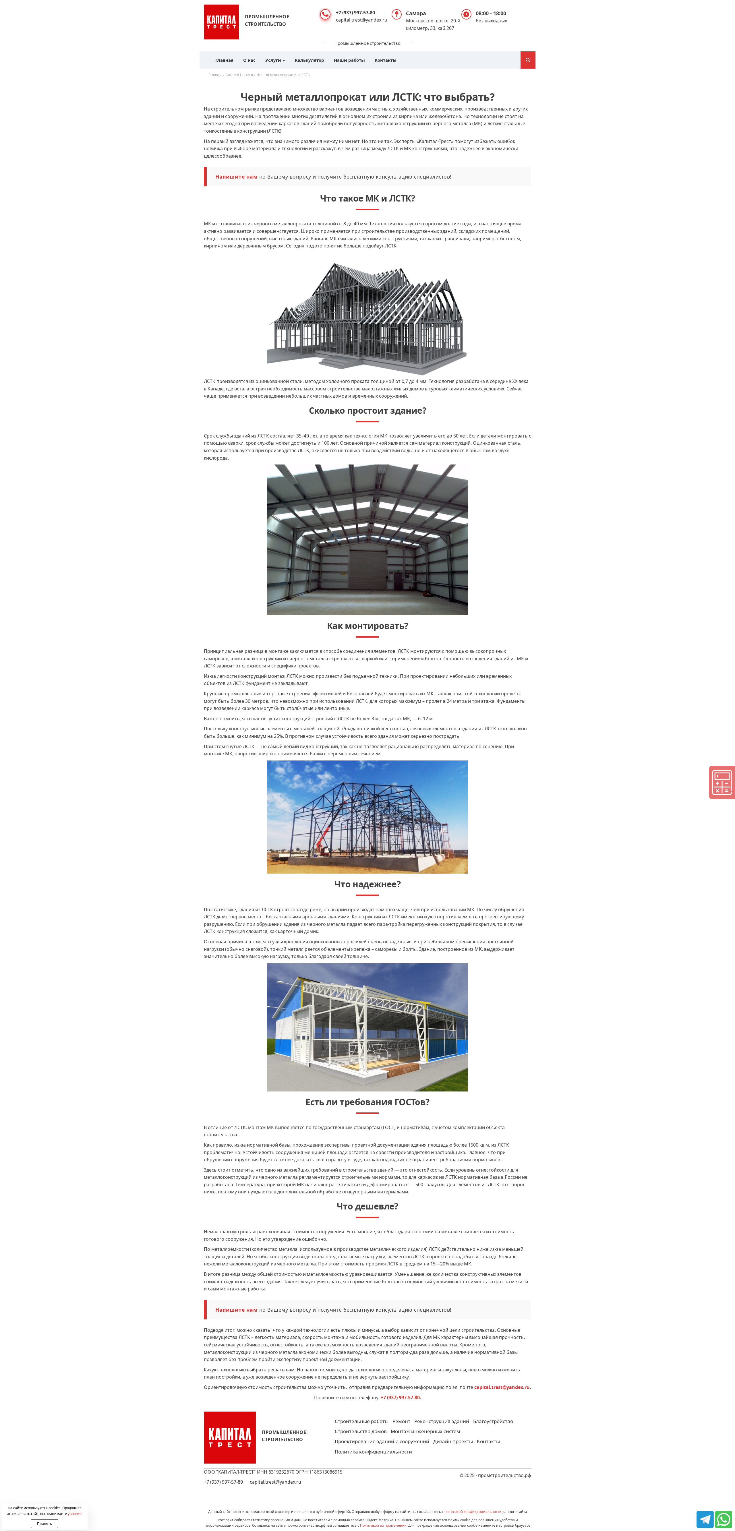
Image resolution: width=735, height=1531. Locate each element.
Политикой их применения (383, 1525)
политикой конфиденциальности (473, 1511)
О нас (249, 60)
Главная (224, 60)
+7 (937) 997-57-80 (355, 12)
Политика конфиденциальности (373, 1451)
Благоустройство (493, 1421)
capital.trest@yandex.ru (361, 20)
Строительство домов (361, 1431)
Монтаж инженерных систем (425, 1431)
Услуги (273, 60)
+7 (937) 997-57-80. (401, 1397)
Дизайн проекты (453, 1441)
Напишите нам (236, 176)
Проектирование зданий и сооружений (382, 1441)
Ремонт (401, 1421)
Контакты (385, 60)
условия (75, 1513)
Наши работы (349, 60)
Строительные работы (361, 1421)
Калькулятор (309, 60)
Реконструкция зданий (441, 1421)
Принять (44, 1523)
